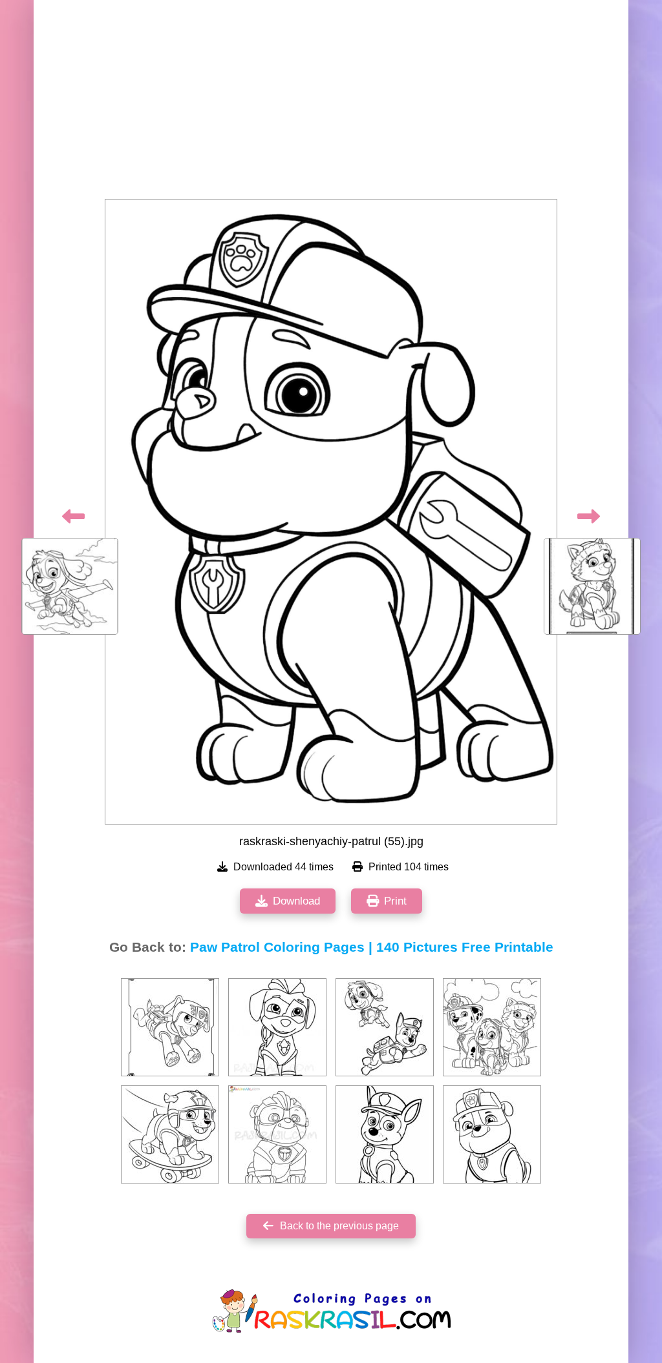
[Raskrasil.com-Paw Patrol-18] (385, 1134)
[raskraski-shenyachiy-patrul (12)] (170, 1027)
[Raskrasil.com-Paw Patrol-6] (492, 1134)
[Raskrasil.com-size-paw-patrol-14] (277, 1027)
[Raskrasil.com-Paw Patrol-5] (170, 1134)
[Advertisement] (331, 103)
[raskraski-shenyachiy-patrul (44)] (492, 1027)
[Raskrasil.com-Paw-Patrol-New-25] (277, 1134)
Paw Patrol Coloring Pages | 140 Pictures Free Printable (371, 947)
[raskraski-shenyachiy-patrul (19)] (385, 1027)
